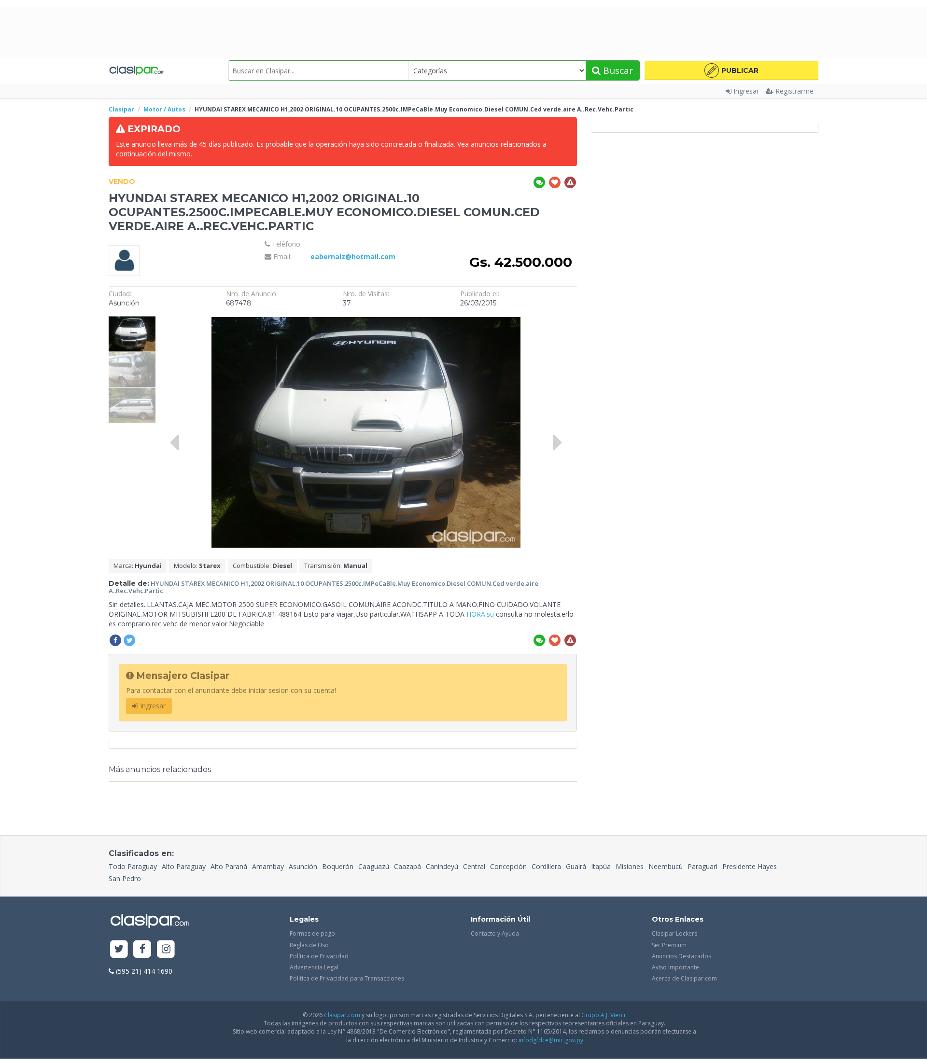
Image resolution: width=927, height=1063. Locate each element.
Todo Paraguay (133, 866)
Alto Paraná (229, 866)
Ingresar (746, 91)
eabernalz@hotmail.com (352, 256)
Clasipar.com (342, 1015)
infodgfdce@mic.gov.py (551, 1040)
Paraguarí (702, 866)
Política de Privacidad (319, 956)
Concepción (508, 866)
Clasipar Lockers (674, 933)
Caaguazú (373, 866)
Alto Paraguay (184, 866)
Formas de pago (312, 933)
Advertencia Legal (314, 967)
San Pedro (125, 878)
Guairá (576, 866)
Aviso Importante (675, 967)
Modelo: (197, 565)
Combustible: (262, 565)
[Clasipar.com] (136, 70)
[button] (731, 70)
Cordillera (546, 866)
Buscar (617, 70)
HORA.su (480, 614)
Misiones (630, 866)
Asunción (303, 866)
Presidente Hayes (749, 866)
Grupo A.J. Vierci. (604, 1015)
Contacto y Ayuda (495, 933)
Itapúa (601, 866)
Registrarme (794, 91)
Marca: (137, 565)
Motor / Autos (164, 109)
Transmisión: (335, 565)
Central (474, 866)
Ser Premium (669, 945)
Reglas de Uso (309, 945)
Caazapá (407, 866)
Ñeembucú (665, 866)
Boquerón (337, 866)
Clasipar (121, 109)
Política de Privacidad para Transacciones (347, 978)
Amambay (268, 866)
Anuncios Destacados (681, 956)
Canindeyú (442, 866)
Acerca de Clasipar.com (684, 978)
